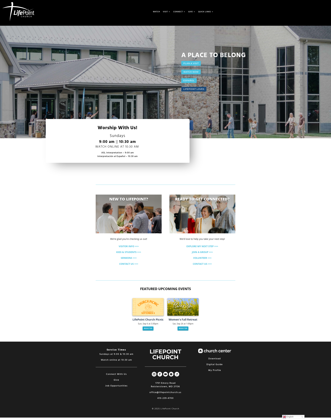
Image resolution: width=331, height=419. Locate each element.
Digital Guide (214, 364)
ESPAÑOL (189, 80)
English (290, 417)
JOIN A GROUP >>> (202, 252)
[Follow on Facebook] (159, 374)
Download (214, 359)
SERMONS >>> (129, 257)
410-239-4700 (165, 398)
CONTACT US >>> (128, 263)
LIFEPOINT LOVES (193, 89)
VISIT (165, 11)
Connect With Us (116, 374)
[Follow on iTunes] (177, 374)
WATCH (156, 11)
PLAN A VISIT (191, 63)
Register (148, 328)
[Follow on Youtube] (165, 374)
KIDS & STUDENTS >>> (128, 252)
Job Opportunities (116, 386)
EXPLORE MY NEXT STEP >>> (202, 246)
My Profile (214, 370)
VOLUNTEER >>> (202, 257)
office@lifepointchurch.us (165, 392)
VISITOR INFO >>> (129, 246)
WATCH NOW (191, 72)
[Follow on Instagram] (154, 374)
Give (116, 380)
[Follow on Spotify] (171, 374)
